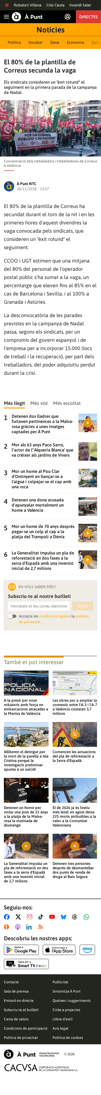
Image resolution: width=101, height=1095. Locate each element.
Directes (88, 16)
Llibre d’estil (63, 1019)
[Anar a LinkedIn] (30, 927)
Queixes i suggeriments (72, 1000)
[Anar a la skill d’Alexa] (87, 950)
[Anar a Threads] (76, 917)
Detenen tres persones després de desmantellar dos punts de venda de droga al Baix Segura (73, 870)
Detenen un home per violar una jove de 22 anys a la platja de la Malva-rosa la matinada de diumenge (26, 816)
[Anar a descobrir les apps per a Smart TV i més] (26, 964)
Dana (54, 42)
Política (14, 42)
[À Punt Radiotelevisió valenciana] (31, 1054)
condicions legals (53, 616)
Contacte (11, 982)
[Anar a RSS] (42, 927)
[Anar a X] (19, 917)
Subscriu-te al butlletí (21, 1010)
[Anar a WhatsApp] (87, 917)
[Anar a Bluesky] (64, 917)
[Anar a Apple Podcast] (19, 927)
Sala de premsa (16, 991)
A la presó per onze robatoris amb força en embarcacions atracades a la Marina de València (26, 707)
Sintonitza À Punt (67, 991)
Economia (75, 42)
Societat (35, 42)
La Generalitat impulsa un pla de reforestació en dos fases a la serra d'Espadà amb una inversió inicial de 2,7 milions (26, 872)
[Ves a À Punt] (27, 16)
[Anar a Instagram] (30, 917)
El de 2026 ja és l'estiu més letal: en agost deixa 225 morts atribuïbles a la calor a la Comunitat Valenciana (74, 816)
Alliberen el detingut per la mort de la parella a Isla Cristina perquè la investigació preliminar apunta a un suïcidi (26, 760)
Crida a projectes (66, 1010)
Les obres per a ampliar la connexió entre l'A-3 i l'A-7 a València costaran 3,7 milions (75, 707)
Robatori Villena (27, 5)
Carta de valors (16, 1019)
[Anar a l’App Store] (59, 950)
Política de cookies (68, 1038)
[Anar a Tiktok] (41, 917)
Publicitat (60, 982)
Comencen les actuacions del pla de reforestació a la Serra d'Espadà (74, 756)
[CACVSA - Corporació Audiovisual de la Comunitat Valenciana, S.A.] (41, 1067)
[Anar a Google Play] (21, 950)
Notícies (50, 29)
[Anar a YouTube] (53, 917)
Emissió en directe (19, 1000)
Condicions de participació (25, 1028)
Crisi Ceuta (55, 5)
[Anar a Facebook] (8, 917)
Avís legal (60, 1028)
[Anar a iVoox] (7, 927)
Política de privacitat (21, 1038)
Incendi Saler (80, 5)
